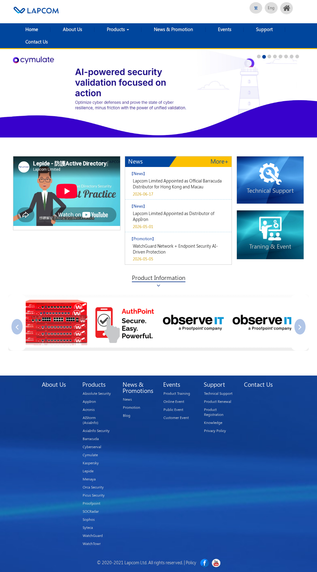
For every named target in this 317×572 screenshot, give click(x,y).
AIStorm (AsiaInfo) (90, 420)
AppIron (89, 401)
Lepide (88, 471)
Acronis (89, 409)
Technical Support (218, 393)
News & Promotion (173, 29)
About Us (72, 29)
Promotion (131, 407)
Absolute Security (97, 393)
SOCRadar (91, 511)
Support (264, 29)
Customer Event (176, 417)
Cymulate (90, 455)
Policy (191, 562)
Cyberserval (92, 446)
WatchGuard (93, 535)
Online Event (173, 401)
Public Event (173, 409)
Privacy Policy (215, 430)
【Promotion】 (143, 238)
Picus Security (94, 495)
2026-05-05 (143, 258)
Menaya (89, 479)
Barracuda (91, 438)
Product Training (176, 393)
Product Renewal (217, 401)
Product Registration (214, 412)
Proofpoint (91, 503)
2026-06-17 (143, 193)
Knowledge (213, 422)
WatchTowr (92, 543)
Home (31, 29)
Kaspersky (91, 463)
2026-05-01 (143, 226)
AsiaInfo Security (96, 430)
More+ (219, 162)
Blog (126, 415)
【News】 (138, 173)
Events (224, 29)
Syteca (88, 527)
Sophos (89, 519)
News (127, 399)
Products (116, 29)
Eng (271, 7)
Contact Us (36, 42)
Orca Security (93, 487)
